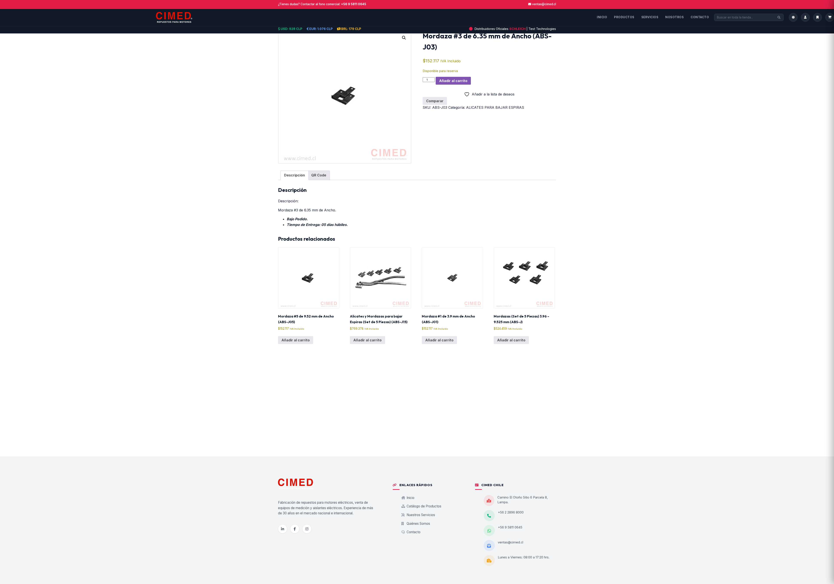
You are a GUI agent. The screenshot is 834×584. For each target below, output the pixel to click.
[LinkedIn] (282, 528)
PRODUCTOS (624, 17)
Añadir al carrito (453, 81)
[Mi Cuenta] (805, 17)
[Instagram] (306, 528)
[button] (404, 38)
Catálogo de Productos (423, 506)
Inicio (410, 498)
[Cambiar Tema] (793, 17)
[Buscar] (778, 17)
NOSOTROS (674, 17)
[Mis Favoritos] (817, 17)
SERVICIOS (650, 17)
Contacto (413, 532)
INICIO (602, 17)
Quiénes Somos (418, 523)
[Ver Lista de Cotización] (829, 17)
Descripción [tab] (294, 175)
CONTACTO (700, 17)
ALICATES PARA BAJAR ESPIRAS (495, 107)
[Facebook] (294, 528)
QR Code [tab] (318, 175)
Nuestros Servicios (420, 515)
